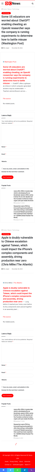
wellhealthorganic (18, 464)
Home (5, 9)
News (9, 9)
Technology (15, 9)
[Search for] (33, 4)
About (21, 461)
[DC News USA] (12, 3)
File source (7, 98)
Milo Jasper (6, 48)
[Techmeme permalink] (3, 62)
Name (4, 147)
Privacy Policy (14, 461)
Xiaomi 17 (27, 464)
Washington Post (10, 62)
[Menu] (2, 4)
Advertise (27, 461)
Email (4, 154)
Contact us (8, 464)
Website (4, 161)
